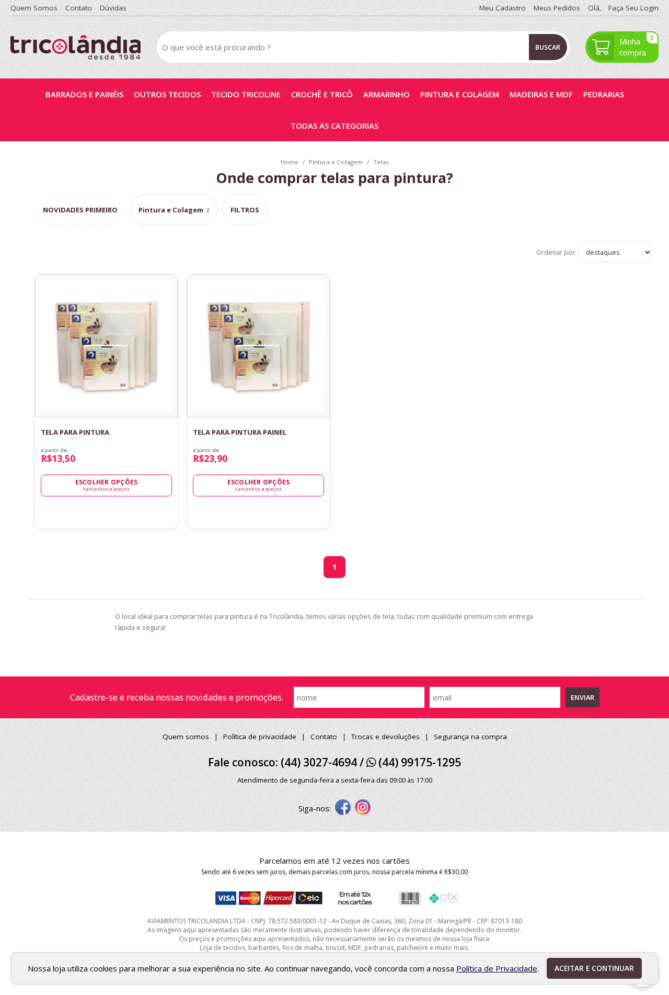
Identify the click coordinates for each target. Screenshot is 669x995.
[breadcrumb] (289, 162)
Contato (323, 736)
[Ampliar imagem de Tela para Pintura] (164, 404)
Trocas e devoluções (385, 736)
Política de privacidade (259, 736)
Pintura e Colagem (174, 209)
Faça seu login (633, 8)
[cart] (622, 47)
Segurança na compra (470, 736)
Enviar (582, 697)
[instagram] (363, 808)
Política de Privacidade (496, 968)
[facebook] (343, 808)
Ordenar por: (557, 252)
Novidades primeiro (80, 209)
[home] (75, 47)
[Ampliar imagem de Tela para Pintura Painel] (316, 404)
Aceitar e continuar (594, 968)
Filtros (244, 209)
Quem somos (186, 736)
